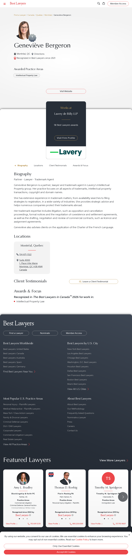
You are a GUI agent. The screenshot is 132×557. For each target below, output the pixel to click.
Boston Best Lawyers (77, 379)
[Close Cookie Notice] (129, 534)
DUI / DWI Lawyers (12, 426)
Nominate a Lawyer (76, 417)
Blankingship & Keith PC (23, 493)
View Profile (10, 524)
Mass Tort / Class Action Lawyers (18, 413)
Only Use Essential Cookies (66, 546)
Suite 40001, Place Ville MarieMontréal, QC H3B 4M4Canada (31, 265)
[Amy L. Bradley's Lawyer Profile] (23, 482)
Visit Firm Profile (66, 138)
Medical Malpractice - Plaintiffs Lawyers (21, 409)
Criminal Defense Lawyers (15, 422)
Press (69, 422)
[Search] (98, 4)
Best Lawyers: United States (16, 349)
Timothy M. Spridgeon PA (108, 493)
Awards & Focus (80, 165)
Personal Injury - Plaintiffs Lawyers (19, 404)
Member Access (74, 333)
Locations (38, 165)
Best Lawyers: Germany (14, 366)
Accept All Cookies (66, 552)
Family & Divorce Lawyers (15, 417)
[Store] (103, 4)
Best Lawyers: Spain (12, 362)
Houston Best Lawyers (77, 366)
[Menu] (4, 3)
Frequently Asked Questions (80, 413)
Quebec (39, 15)
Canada (31, 15)
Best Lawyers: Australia (14, 358)
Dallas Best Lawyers (76, 371)
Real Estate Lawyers (12, 439)
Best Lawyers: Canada (13, 353)
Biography (23, 165)
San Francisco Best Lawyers (80, 375)
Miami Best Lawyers (76, 384)
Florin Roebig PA (66, 493)
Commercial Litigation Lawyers (17, 435)
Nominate (45, 333)
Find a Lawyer (20, 15)
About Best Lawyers (76, 404)
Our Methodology (75, 409)
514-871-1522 (25, 254)
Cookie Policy (82, 539)
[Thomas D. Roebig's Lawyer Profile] (65, 482)
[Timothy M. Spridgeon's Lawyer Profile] (108, 482)
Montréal (48, 15)
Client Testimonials (58, 165)
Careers (71, 426)
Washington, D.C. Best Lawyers (81, 362)
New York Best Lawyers (78, 349)
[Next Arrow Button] (123, 497)
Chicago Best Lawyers (77, 358)
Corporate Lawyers (12, 430)
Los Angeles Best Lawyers (79, 353)
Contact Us (72, 430)
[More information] (30, 515)
